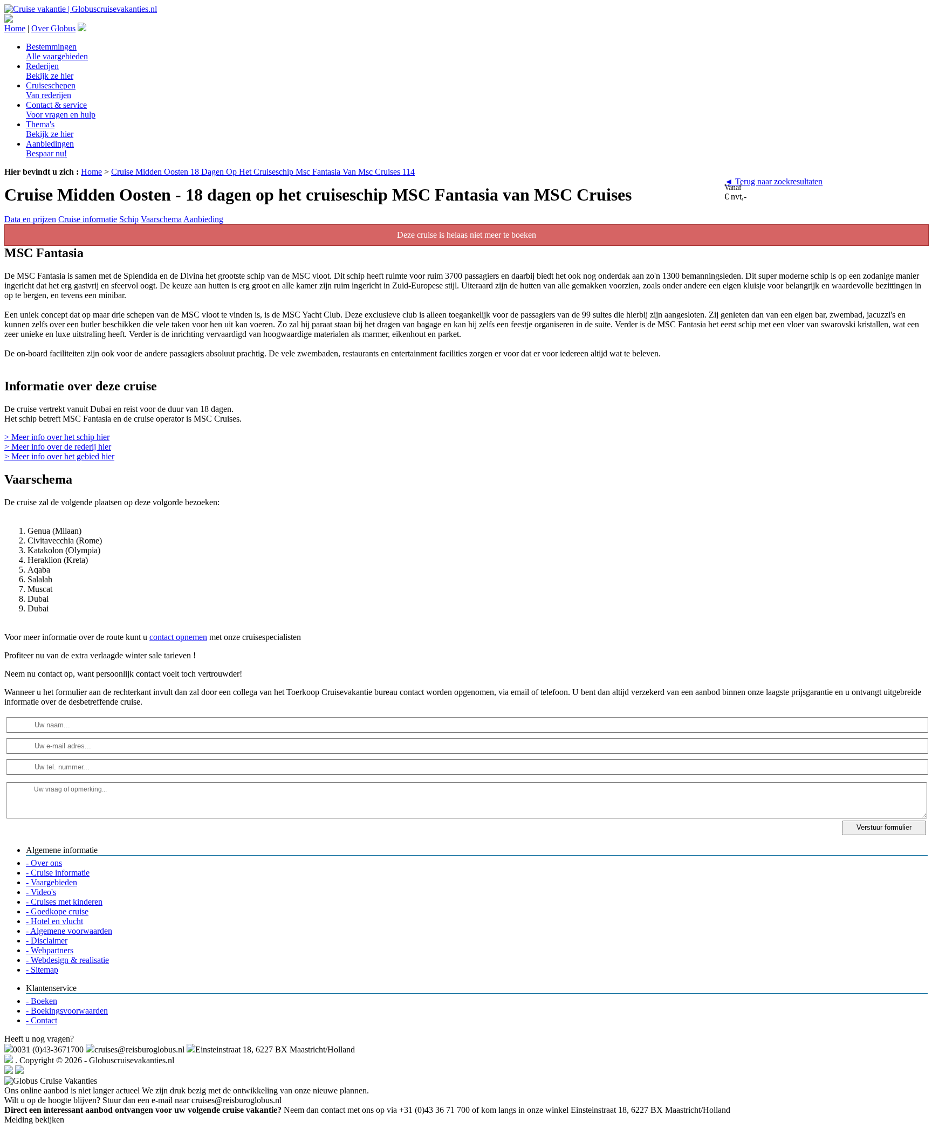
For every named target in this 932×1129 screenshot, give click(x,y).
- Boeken (41, 1001)
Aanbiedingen (50, 148)
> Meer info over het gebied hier (59, 456)
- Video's (41, 892)
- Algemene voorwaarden (69, 930)
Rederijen (49, 70)
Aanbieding (203, 219)
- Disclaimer (46, 940)
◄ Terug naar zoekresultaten (773, 181)
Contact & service (60, 109)
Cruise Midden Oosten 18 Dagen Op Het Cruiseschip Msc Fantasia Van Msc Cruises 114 (263, 171)
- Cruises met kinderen (64, 901)
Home (14, 28)
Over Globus (53, 28)
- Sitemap (42, 969)
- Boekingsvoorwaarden (67, 1010)
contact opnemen (178, 637)
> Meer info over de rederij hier (57, 446)
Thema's (49, 129)
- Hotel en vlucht (54, 921)
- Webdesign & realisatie (67, 960)
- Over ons (44, 863)
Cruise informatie (87, 219)
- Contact (41, 1020)
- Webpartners (49, 950)
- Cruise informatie (58, 872)
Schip (129, 219)
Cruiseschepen (51, 90)
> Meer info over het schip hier (56, 437)
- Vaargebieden (51, 882)
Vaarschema (161, 219)
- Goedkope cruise (57, 911)
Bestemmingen (57, 51)
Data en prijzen (30, 219)
